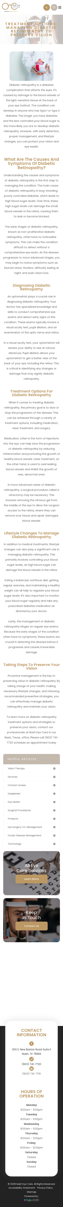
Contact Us (31, 926)
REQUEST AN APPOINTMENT (54, 7)
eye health (14, 802)
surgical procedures (19, 810)
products (13, 818)
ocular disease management (24, 835)
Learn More (31, 879)
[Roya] (31, 1200)
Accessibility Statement (21, 1188)
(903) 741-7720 (31, 1064)
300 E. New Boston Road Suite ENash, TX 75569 (31, 1052)
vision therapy (16, 768)
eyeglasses (14, 793)
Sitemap (31, 1192)
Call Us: (46, 7)
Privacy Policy (45, 1188)
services (12, 777)
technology (14, 844)
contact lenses (17, 785)
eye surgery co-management (25, 827)
